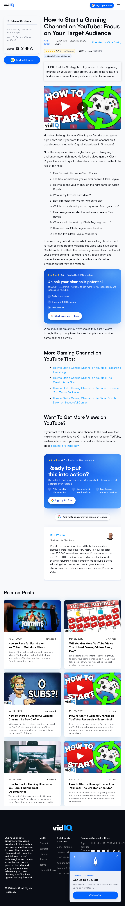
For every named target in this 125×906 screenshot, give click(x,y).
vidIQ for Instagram (66, 873)
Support (44, 848)
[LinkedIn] (119, 851)
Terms (43, 864)
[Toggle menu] (118, 5)
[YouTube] (93, 851)
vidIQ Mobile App (65, 857)
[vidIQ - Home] (9, 5)
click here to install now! (65, 445)
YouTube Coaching (66, 862)
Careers (44, 854)
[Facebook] (103, 851)
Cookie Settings (48, 870)
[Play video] (82, 107)
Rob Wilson (47, 42)
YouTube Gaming (113, 42)
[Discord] (98, 851)
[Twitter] (113, 851)
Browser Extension (66, 852)
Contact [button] (44, 843)
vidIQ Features (64, 846)
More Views (98, 42)
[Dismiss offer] (117, 856)
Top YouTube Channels (85, 847)
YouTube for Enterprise (68, 868)
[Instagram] (108, 851)
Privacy (43, 859)
